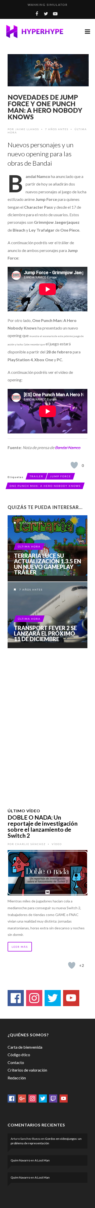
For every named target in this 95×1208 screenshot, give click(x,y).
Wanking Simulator (48, 5)
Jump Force (60, 476)
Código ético (19, 1054)
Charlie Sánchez (30, 844)
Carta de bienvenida (25, 1047)
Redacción (17, 1077)
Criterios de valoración (27, 1070)
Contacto (16, 1062)
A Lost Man (42, 1160)
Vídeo (57, 844)
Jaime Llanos (27, 129)
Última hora (29, 546)
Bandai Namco (67, 447)
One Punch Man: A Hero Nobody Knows (45, 485)
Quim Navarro (20, 1160)
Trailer (36, 476)
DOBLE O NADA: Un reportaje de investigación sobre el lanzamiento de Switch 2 (43, 826)
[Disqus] (47, 722)
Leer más (20, 946)
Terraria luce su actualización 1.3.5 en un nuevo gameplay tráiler (47, 564)
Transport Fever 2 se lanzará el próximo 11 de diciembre (45, 633)
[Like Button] (74, 465)
